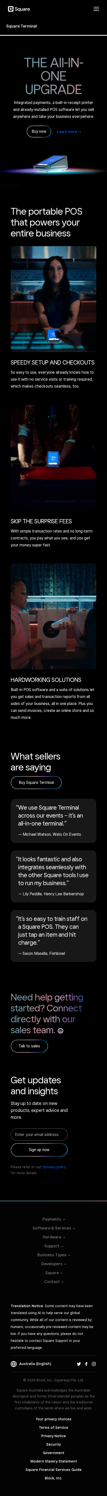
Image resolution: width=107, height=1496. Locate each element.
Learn (67, 131)
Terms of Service (53, 1428)
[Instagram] (93, 1364)
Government (53, 1453)
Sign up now (39, 1149)
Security (53, 1444)
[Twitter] (78, 1364)
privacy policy (55, 1167)
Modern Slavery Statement (53, 1461)
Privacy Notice (53, 1436)
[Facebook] (86, 1364)
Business (51, 1255)
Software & (52, 1228)
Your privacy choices (53, 1419)
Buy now (39, 131)
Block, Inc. (53, 1478)
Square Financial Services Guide (54, 1470)
